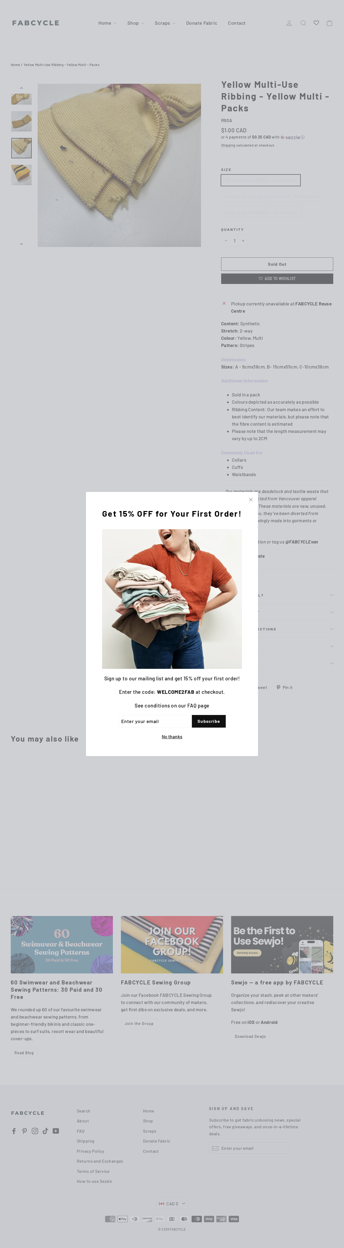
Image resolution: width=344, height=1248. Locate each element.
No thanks (172, 736)
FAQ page (198, 705)
